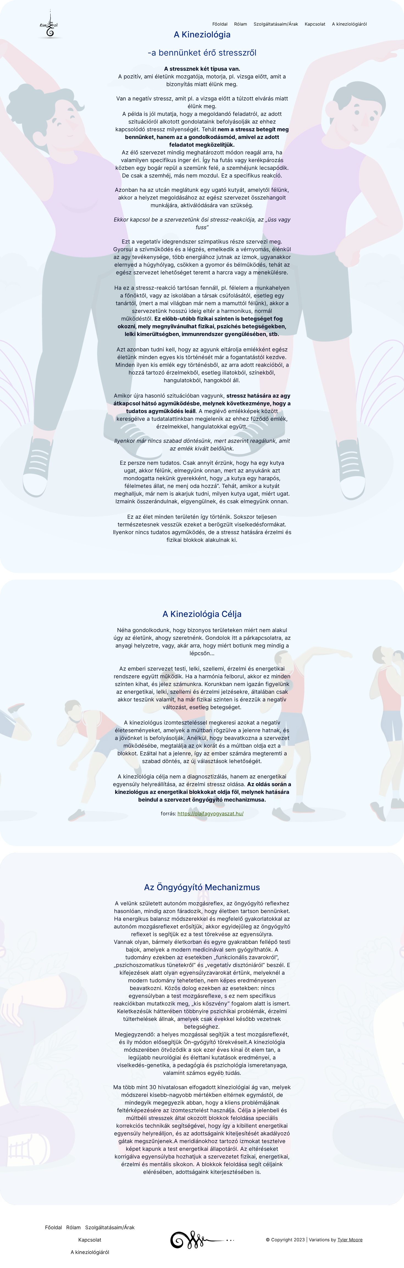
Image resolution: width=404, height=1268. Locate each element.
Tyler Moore (350, 1239)
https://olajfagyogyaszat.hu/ (210, 813)
